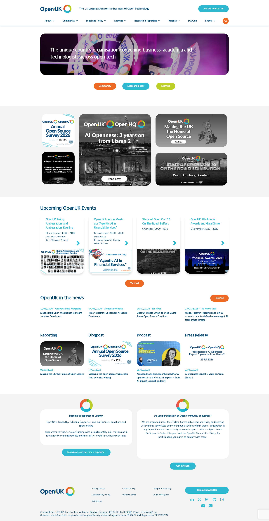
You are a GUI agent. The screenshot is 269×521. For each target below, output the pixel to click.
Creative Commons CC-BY (102, 512)
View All (132, 283)
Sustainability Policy (101, 495)
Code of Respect (161, 495)
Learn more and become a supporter (86, 452)
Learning (118, 21)
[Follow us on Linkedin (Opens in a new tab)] (192, 500)
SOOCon (192, 21)
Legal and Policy (94, 21)
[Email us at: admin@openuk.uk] (210, 506)
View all (219, 298)
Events (208, 21)
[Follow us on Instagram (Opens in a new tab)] (221, 500)
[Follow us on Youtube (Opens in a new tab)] (203, 506)
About (48, 21)
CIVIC (129, 512)
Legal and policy (135, 86)
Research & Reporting (145, 21)
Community (69, 21)
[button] (226, 21)
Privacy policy (98, 488)
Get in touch (182, 466)
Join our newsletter (213, 9)
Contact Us (97, 501)
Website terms (129, 495)
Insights (172, 21)
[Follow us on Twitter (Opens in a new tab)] (199, 500)
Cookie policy (128, 488)
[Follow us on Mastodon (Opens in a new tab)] (207, 500)
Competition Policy (162, 488)
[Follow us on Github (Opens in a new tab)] (214, 500)
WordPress (151, 512)
